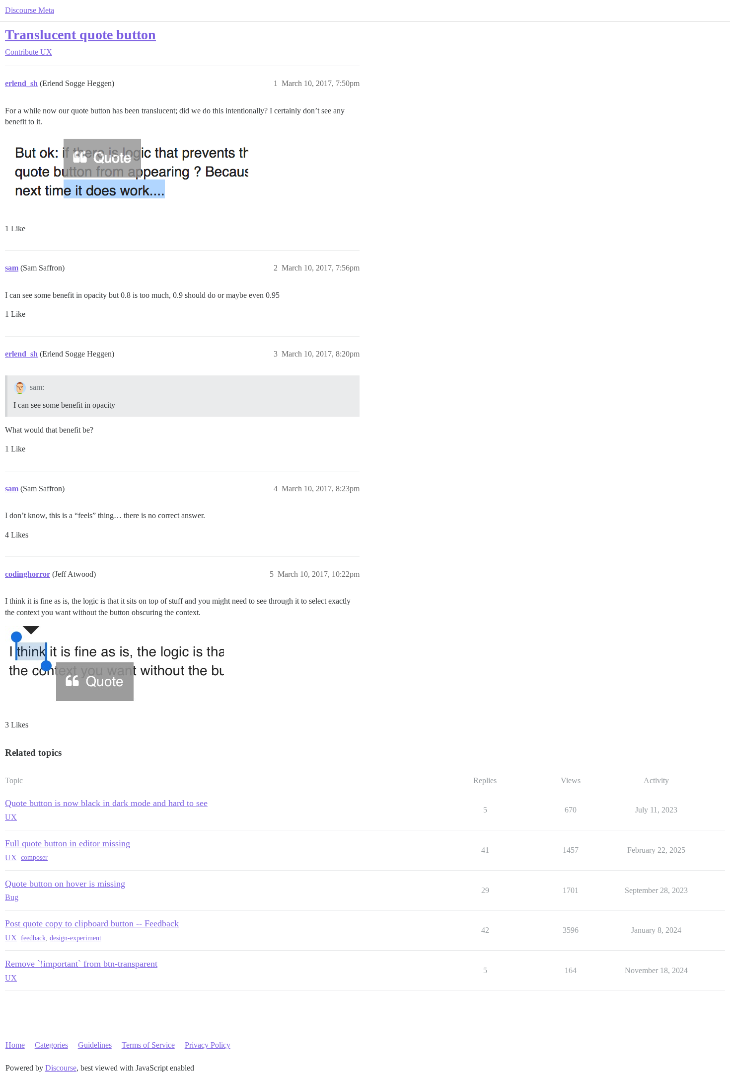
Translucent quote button (80, 34)
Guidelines (95, 1045)
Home (15, 1045)
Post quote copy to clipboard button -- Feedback (92, 923)
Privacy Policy (207, 1045)
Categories (51, 1045)
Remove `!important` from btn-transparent (81, 964)
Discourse (60, 1068)
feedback (33, 938)
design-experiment (75, 938)
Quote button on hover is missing (65, 884)
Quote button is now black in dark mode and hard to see (106, 803)
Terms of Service (148, 1045)
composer (34, 857)
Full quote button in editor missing (67, 843)
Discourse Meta (29, 10)
